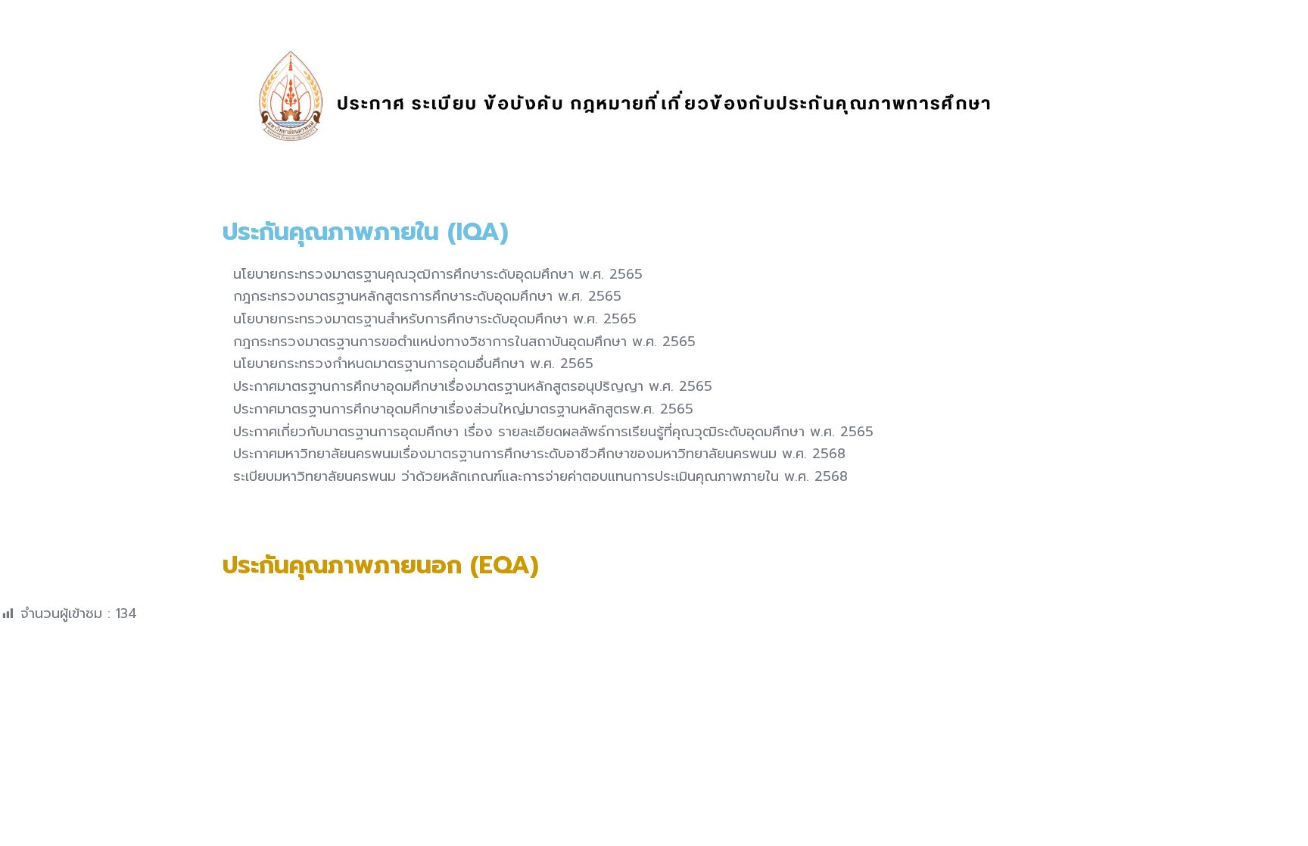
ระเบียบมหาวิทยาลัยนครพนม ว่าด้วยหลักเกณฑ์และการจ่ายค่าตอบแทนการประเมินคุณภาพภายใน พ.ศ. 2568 (538, 476)
